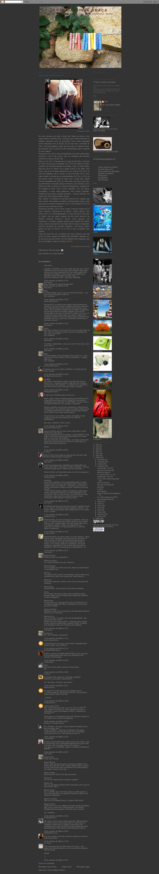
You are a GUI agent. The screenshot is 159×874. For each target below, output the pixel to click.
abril (99, 510)
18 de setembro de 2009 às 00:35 (56, 721)
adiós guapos (102, 491)
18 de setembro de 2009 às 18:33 (56, 752)
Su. (45, 843)
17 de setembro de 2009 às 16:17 (56, 550)
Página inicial (66, 867)
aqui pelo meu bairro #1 (105, 499)
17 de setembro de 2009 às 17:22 (56, 638)
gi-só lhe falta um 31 (105, 169)
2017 (98, 445)
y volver (100, 489)
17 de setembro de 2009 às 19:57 (56, 686)
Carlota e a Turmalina (52, 723)
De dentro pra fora (50, 376)
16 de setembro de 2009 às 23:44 (56, 374)
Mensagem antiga (83, 867)
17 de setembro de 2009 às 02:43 (56, 426)
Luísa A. (47, 533)
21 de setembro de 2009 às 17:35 (56, 841)
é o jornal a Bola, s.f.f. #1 (106, 474)
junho (100, 506)
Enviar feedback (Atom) (56, 870)
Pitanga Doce (49, 392)
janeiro (100, 516)
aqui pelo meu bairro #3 (105, 470)
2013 (98, 449)
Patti (45, 282)
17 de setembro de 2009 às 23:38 (56, 701)
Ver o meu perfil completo (111, 105)
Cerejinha (47, 703)
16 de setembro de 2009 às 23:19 (56, 299)
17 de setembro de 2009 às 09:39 (56, 475)
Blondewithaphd (49, 650)
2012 (98, 451)
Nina (45, 462)
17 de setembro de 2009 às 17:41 (56, 648)
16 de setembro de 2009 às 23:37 (56, 364)
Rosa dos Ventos (50, 428)
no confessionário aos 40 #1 (107, 497)
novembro (101, 462)
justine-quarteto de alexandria (108, 171)
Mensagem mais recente (47, 867)
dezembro (101, 460)
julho (99, 504)
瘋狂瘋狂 (69, 241)
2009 (98, 457)
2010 (98, 455)
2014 (98, 447)
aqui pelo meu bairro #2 (51, 75)
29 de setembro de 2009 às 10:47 (56, 860)
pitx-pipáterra (102, 178)
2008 (98, 518)
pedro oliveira (49, 640)
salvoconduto (49, 301)
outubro (100, 464)
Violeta (46, 662)
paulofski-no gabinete (105, 173)
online (95, 183)
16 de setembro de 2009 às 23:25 (56, 339)
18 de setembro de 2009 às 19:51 (56, 816)
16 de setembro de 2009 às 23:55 (56, 390)
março (100, 512)
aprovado (100, 487)
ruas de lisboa (103, 180)
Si (45, 674)
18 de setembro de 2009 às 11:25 (56, 737)
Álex (45, 503)
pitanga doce (102, 175)
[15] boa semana (103, 483)
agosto (100, 501)
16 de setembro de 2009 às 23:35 (56, 349)
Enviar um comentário (46, 863)
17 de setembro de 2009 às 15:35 (56, 532)
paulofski (47, 516)
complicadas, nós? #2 (105, 468)
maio (100, 508)
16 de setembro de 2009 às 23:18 (56, 286)
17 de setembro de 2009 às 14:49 (56, 515)
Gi (45, 452)
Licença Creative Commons (103, 526)
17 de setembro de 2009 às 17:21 (56, 628)
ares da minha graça (80, 10)
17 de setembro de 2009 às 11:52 (56, 501)
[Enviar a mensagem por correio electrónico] (61, 250)
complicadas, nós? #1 (105, 477)
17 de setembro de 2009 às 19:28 (56, 672)
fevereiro (101, 514)
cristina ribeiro (49, 366)
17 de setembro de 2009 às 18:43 (56, 660)
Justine (46, 738)
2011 (98, 453)
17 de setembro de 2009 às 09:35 (56, 460)
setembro (101, 466)
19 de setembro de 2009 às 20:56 (56, 831)
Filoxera (47, 687)
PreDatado (48, 818)
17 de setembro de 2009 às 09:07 (56, 450)
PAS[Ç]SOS (48, 833)
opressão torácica (103, 472)
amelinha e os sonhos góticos (53, 253)
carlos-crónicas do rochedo (108, 167)
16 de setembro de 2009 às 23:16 (56, 281)
